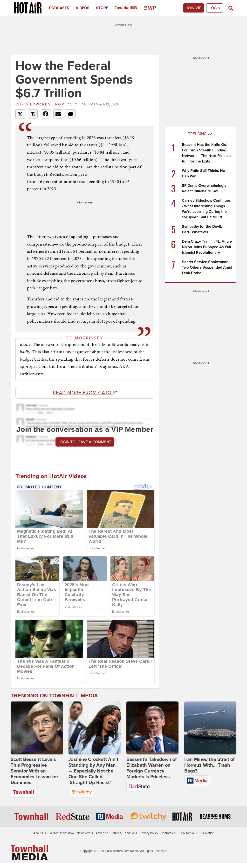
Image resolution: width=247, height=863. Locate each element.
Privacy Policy (149, 833)
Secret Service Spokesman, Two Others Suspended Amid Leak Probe (207, 267)
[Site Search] (230, 8)
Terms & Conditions (124, 833)
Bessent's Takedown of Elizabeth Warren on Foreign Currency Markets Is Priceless (151, 768)
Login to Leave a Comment (85, 442)
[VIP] (153, 8)
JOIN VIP (193, 8)
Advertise (102, 833)
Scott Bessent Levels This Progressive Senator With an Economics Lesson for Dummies (34, 771)
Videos (82, 8)
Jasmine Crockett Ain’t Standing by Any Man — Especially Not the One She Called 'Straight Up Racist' (93, 771)
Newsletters (85, 833)
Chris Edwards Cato (47, 104)
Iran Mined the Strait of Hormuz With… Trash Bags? (209, 765)
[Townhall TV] (129, 8)
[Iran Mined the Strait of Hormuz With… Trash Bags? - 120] (210, 727)
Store (102, 8)
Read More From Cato (83, 393)
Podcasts (59, 8)
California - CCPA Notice (197, 833)
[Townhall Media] (29, 852)
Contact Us (168, 833)
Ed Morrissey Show (61, 833)
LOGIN (214, 8)
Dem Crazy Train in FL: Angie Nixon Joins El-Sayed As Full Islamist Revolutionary (207, 247)
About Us (39, 833)
